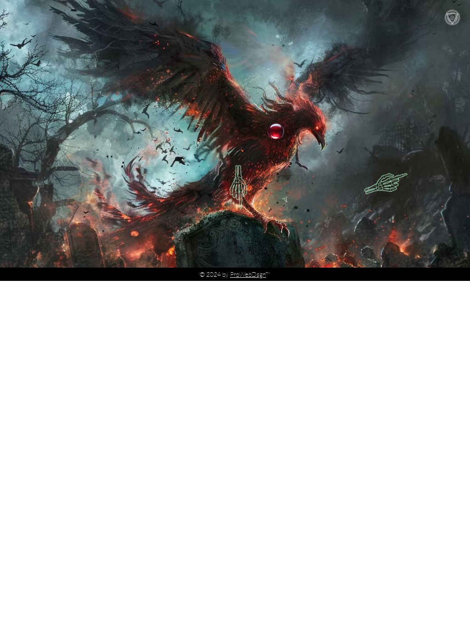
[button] (452, 17)
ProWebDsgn (248, 274)
